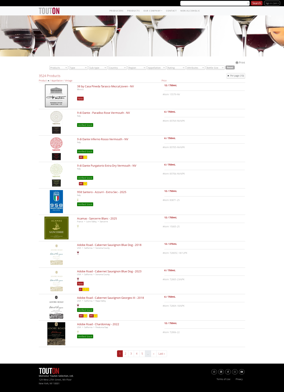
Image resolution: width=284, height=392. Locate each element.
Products (133, 10)
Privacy (239, 379)
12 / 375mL (170, 244)
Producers (116, 10)
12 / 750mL (170, 85)
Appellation (57, 80)
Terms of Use (223, 379)
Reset (230, 67)
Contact (171, 10)
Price (164, 80)
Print (241, 62)
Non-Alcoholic (190, 10)
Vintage (68, 80)
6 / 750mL (170, 112)
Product (43, 80)
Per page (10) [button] (237, 75)
